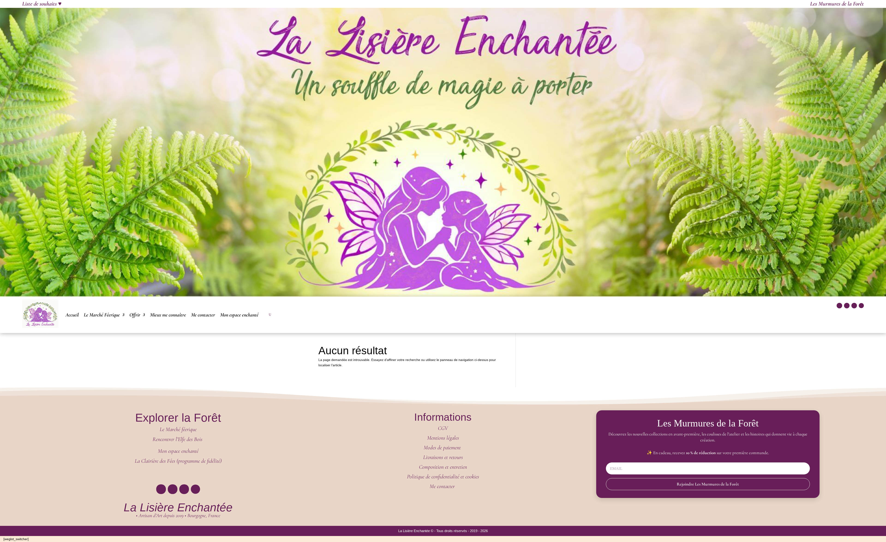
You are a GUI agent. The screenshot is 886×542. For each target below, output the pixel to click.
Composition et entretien (443, 467)
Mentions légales (443, 438)
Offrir (134, 315)
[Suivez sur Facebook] (839, 305)
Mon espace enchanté (239, 315)
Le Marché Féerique (102, 315)
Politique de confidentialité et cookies (443, 476)
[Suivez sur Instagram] (847, 305)
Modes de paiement (443, 447)
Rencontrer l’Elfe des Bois (178, 439)
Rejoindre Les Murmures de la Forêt (708, 484)
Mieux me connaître (168, 315)
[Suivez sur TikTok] (854, 305)
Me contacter (203, 315)
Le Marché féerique (178, 429)
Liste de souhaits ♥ (42, 3)
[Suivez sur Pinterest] (861, 305)
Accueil (72, 315)
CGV (443, 428)
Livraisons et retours (443, 457)
